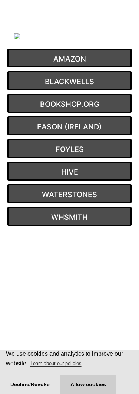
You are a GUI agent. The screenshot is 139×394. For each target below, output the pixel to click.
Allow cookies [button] (88, 384)
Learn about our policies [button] (56, 363)
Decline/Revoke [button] (30, 384)
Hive (69, 172)
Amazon (69, 58)
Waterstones (69, 194)
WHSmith (69, 217)
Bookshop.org (69, 104)
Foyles (70, 149)
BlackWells (69, 81)
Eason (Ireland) (69, 126)
